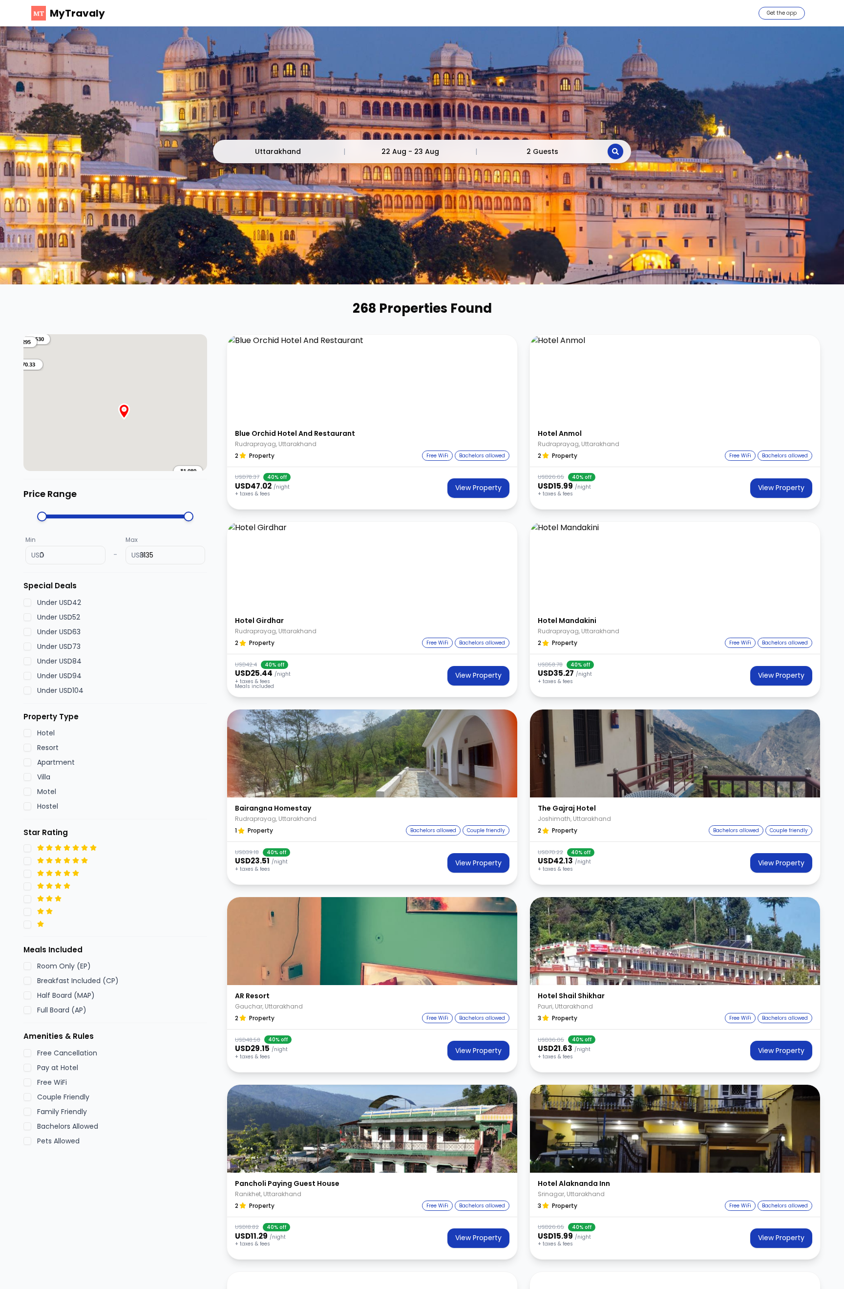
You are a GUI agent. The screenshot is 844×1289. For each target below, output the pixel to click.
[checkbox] (27, 602)
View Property (478, 488)
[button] (23, 364)
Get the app (782, 13)
